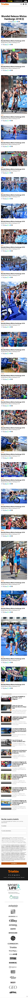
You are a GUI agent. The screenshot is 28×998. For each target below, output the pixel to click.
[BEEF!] (13, 983)
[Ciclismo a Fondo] (13, 958)
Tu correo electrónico (6, 830)
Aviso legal (18, 877)
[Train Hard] (13, 971)
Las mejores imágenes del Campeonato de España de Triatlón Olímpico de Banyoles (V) (19, 777)
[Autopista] (13, 906)
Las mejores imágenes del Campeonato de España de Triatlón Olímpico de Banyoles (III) (19, 802)
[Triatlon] (5, 4)
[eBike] (13, 977)
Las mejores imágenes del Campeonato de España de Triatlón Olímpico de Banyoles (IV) (19, 790)
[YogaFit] (13, 954)
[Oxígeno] (13, 967)
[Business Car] (13, 916)
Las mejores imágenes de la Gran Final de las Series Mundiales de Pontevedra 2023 (19, 731)
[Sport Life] (13, 938)
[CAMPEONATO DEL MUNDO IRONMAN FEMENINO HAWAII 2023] (6, 719)
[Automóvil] (13, 925)
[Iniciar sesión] (23, 4)
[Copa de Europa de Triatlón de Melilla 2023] (6, 742)
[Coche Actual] (13, 911)
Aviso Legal (20, 842)
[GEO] (13, 987)
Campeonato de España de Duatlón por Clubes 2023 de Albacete (19, 751)
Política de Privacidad (15, 846)
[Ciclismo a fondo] (10, 1)
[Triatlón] (13, 947)
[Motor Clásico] (13, 920)
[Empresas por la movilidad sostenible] (14, 897)
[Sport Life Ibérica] (14, 887)
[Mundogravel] (13, 992)
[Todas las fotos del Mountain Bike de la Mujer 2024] (6, 707)
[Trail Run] (13, 951)
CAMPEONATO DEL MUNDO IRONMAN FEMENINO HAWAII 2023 (19, 718)
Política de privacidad (11, 877)
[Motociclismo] (13, 933)
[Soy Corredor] (18, 1)
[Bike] (13, 963)
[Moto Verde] (13, 929)
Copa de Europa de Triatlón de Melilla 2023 (18, 740)
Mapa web (22, 877)
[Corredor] (13, 944)
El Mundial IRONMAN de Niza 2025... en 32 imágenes (18, 698)
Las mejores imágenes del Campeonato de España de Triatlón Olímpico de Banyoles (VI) (19, 764)
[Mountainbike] (3, 1)
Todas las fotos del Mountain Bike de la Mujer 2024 (19, 707)
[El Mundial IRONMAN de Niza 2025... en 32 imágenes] (6, 699)
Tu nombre (3, 825)
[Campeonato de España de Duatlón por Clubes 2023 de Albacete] (6, 752)
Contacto (5, 877)
